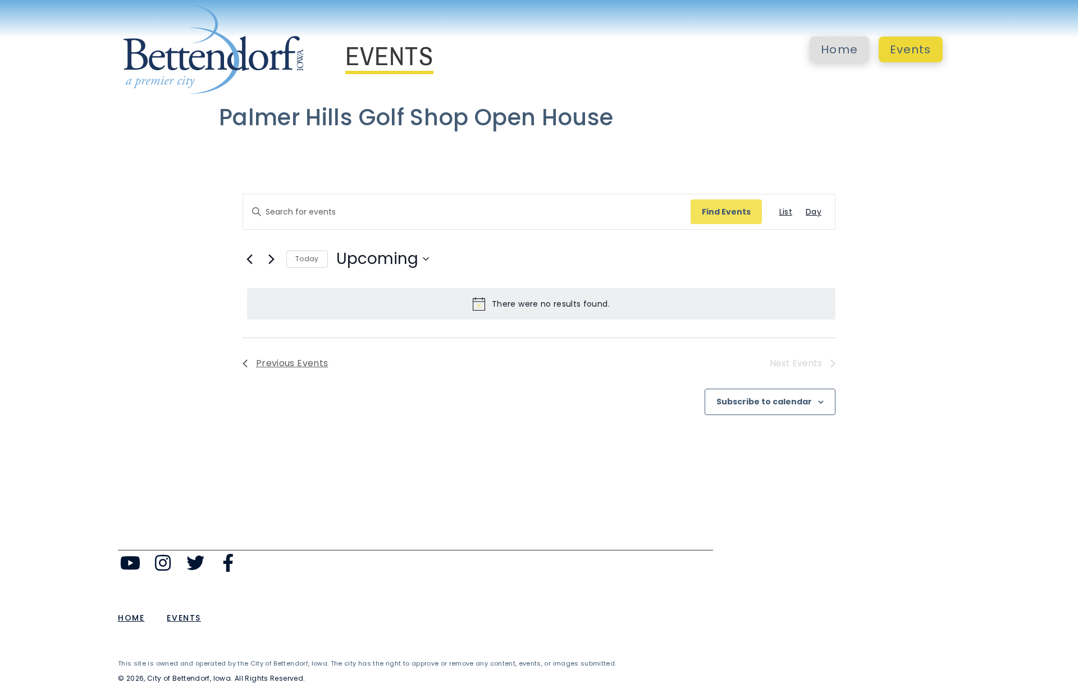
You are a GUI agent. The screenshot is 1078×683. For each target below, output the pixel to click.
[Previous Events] (249, 259)
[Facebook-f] (227, 563)
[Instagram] (163, 563)
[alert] (541, 304)
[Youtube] (130, 563)
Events (910, 49)
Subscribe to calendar (764, 401)
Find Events (726, 211)
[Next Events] (271, 259)
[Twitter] (195, 563)
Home (839, 49)
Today (307, 258)
